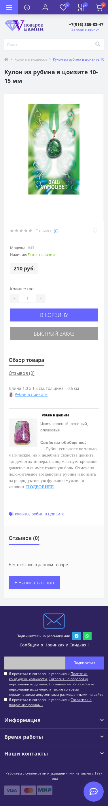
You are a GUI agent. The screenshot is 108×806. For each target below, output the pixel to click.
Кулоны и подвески (30, 59)
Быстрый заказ (54, 333)
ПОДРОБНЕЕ (40, 487)
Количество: (22, 288)
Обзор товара (26, 359)
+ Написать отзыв (34, 582)
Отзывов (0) (22, 373)
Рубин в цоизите (31, 394)
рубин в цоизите (48, 514)
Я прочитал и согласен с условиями (50, 702)
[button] (45, 7)
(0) (56, 230)
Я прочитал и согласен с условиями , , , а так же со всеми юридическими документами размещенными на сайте (56, 684)
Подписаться (84, 662)
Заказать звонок (85, 29)
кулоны (22, 514)
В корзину (54, 314)
